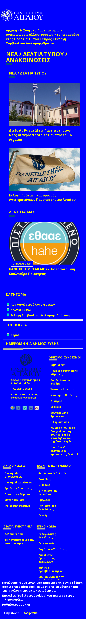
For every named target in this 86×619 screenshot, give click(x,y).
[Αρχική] (24, 15)
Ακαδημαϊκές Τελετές (52, 473)
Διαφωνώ (30, 613)
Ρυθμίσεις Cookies (16, 604)
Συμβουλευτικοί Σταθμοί (61, 381)
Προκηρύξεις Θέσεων (18, 482)
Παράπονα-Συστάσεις (52, 549)
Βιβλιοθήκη (58, 365)
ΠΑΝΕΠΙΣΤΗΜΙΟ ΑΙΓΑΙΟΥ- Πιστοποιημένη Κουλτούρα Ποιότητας (42, 271)
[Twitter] (24, 408)
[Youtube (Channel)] (36, 408)
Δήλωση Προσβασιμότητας (50, 569)
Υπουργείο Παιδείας (64, 395)
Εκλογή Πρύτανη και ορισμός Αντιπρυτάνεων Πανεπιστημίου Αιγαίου (42, 197)
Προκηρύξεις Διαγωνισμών (13, 474)
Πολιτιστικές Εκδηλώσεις (47, 507)
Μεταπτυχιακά (15, 500)
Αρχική (11, 30)
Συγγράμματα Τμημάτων (59, 414)
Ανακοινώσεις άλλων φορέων (29, 34)
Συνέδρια (44, 515)
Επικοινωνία (46, 543)
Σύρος (47, 39)
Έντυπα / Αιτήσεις (62, 389)
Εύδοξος (56, 407)
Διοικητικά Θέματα (17, 494)
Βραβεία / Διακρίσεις (18, 488)
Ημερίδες (44, 500)
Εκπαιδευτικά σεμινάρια (47, 492)
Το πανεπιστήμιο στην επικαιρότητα (19, 541)
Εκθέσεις (44, 485)
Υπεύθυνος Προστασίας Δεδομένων (46, 558)
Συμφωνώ (11, 613)
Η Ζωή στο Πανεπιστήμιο (40, 30)
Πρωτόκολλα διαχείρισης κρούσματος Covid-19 (64, 451)
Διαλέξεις (44, 479)
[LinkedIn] (30, 408)
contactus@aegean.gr (25, 397)
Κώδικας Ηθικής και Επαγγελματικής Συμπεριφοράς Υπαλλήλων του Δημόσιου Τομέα (63, 434)
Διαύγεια (56, 401)
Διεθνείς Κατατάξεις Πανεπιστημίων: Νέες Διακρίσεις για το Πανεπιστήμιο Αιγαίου (40, 135)
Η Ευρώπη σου (60, 422)
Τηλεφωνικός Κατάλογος (47, 535)
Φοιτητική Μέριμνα (17, 505)
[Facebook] (18, 408)
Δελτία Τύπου (28, 39)
